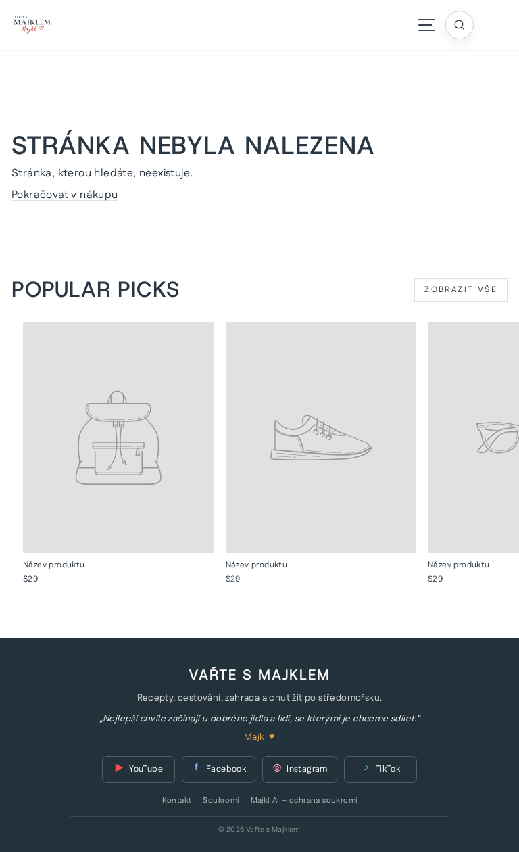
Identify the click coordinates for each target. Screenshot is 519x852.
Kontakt (177, 800)
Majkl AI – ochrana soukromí (304, 800)
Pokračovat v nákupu (64, 195)
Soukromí (221, 800)
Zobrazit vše (460, 289)
